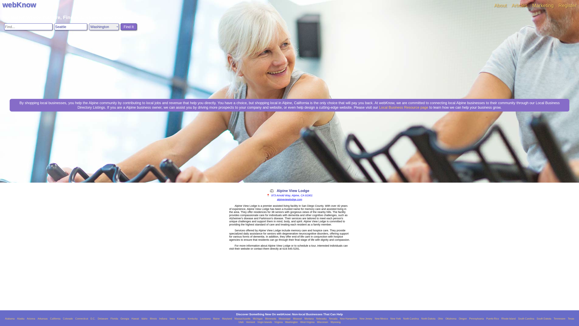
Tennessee (559, 318)
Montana (309, 318)
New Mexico (381, 318)
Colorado (68, 318)
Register (567, 5)
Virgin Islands (264, 322)
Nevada (333, 318)
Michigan (258, 318)
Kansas (181, 318)
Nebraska (321, 318)
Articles (519, 5)
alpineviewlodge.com (289, 199)
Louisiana (205, 318)
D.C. (92, 318)
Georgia (124, 318)
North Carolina (411, 318)
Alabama (10, 318)
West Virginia (307, 322)
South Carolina (526, 318)
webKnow (19, 5)
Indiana (163, 318)
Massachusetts (242, 318)
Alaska (20, 318)
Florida (114, 318)
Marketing (543, 5)
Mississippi (285, 318)
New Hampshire (348, 318)
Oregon (463, 318)
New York (395, 318)
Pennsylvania (476, 318)
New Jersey (366, 318)
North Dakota (428, 318)
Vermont (250, 322)
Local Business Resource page (403, 107)
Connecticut (81, 318)
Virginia (278, 322)
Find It (129, 27)
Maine (216, 318)
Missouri (297, 318)
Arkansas (43, 318)
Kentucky (193, 318)
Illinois (153, 318)
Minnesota (270, 318)
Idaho (144, 318)
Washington (291, 322)
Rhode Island (508, 318)
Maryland (227, 318)
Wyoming (336, 322)
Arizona (31, 318)
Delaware (103, 318)
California (55, 318)
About (500, 5)
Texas (571, 318)
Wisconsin (322, 322)
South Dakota (544, 318)
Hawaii (135, 318)
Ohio (440, 318)
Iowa (172, 318)
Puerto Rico (492, 318)
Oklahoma (450, 318)
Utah (241, 322)
